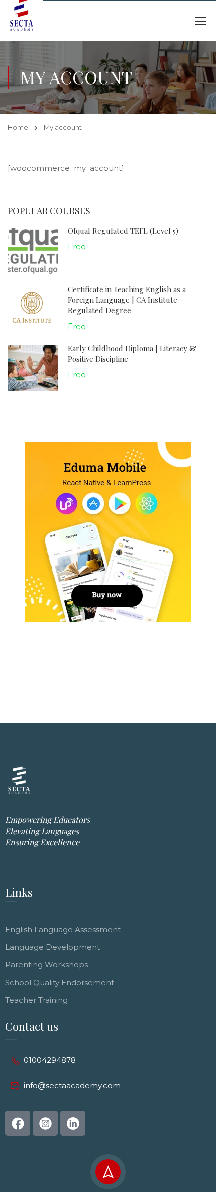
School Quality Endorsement (59, 982)
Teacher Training (36, 1000)
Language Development (52, 947)
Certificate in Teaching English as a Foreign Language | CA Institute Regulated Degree (127, 299)
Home (18, 127)
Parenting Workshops (46, 964)
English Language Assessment (63, 929)
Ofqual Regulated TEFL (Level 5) (123, 231)
